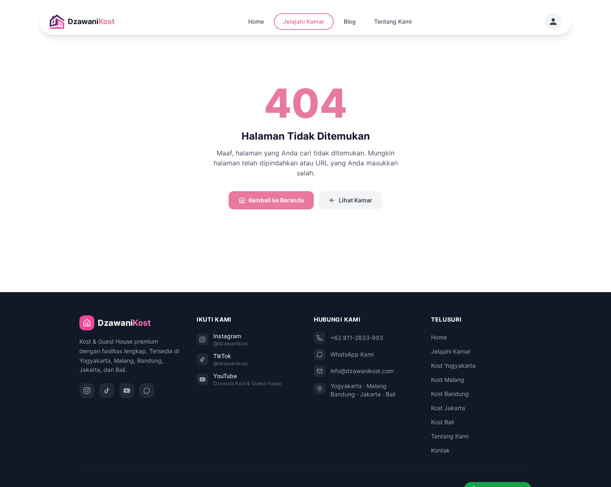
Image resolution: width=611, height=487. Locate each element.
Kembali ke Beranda (276, 200)
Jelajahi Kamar (304, 21)
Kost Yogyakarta (453, 365)
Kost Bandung (450, 393)
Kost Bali (442, 422)
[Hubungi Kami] (553, 21)
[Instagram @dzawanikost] (86, 390)
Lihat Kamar (355, 200)
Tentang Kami (392, 21)
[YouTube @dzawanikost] (126, 390)
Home (256, 21)
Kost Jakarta (448, 407)
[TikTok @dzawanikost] (106, 390)
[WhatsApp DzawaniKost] (146, 390)
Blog (350, 21)
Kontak (440, 450)
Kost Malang (447, 379)
